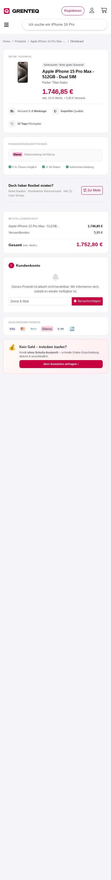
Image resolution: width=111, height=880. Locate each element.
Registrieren (73, 11)
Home (6, 41)
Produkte (20, 41)
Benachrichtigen (89, 301)
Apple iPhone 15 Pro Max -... (48, 41)
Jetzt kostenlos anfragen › (61, 363)
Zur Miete (94, 190)
